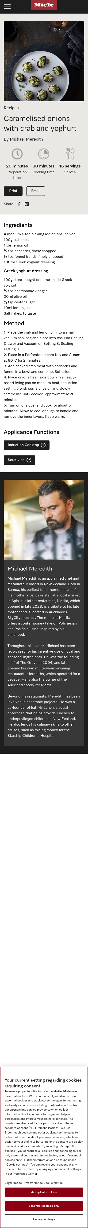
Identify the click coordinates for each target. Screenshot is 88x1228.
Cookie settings (44, 1219)
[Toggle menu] (7, 6)
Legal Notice (13, 1182)
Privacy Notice (33, 1182)
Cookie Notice (53, 1182)
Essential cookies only (44, 1205)
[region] (44, 1147)
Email (35, 191)
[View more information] (43, 445)
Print (13, 191)
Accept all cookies (44, 1192)
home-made (50, 280)
